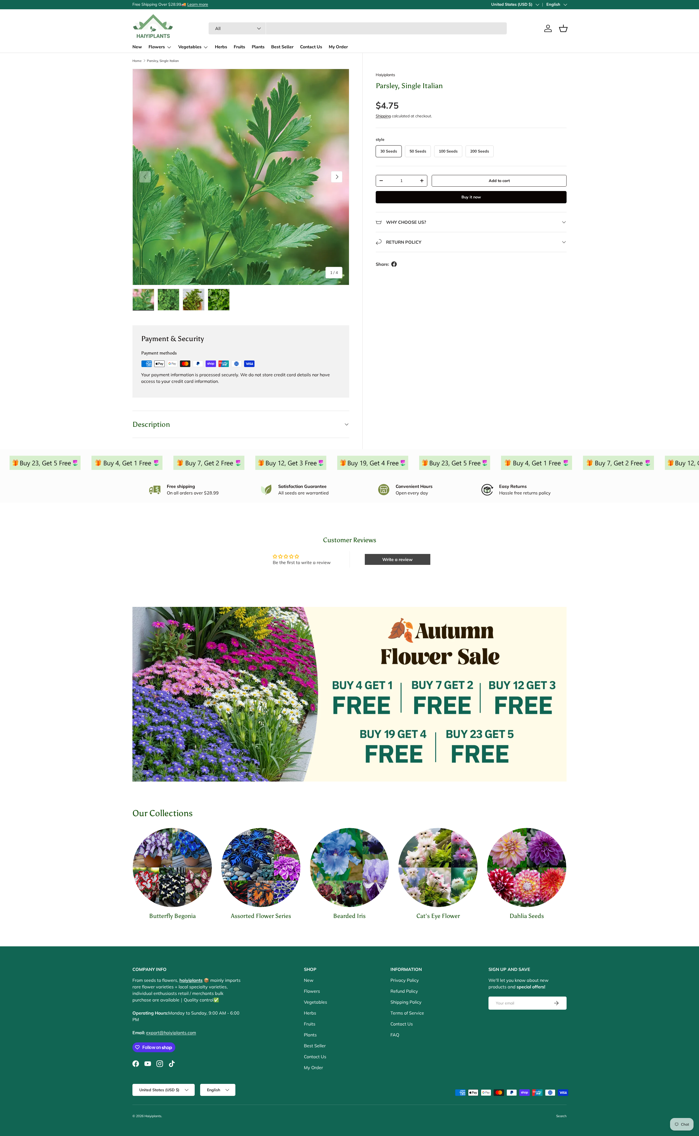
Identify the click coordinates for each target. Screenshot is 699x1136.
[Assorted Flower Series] (260, 867)
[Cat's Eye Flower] (438, 867)
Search (561, 1116)
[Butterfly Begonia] (172, 867)
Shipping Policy (406, 1002)
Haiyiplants (385, 74)
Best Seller (282, 47)
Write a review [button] (397, 559)
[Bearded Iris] (349, 867)
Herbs (221, 47)
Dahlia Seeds (527, 916)
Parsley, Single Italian (163, 61)
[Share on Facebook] (394, 264)
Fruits (239, 47)
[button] (563, 28)
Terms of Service (407, 1013)
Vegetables (190, 47)
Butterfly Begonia (172, 916)
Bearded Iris (349, 916)
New (137, 47)
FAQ (394, 1034)
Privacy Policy (404, 980)
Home (137, 61)
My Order (338, 47)
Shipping (383, 116)
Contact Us (311, 47)
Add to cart (499, 180)
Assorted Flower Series (261, 916)
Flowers (157, 47)
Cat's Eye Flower (438, 916)
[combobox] (358, 28)
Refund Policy (404, 991)
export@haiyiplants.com (171, 1032)
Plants (258, 47)
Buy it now (471, 197)
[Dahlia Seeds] (526, 867)
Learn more (185, 4)
